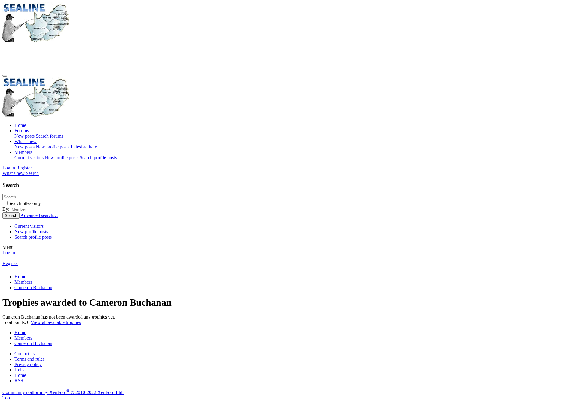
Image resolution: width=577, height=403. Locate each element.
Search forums (49, 136)
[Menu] (4, 76)
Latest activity (84, 146)
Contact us (24, 353)
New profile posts (52, 146)
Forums (21, 130)
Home (20, 125)
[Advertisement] (111, 56)
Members (23, 152)
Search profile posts (98, 157)
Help (19, 369)
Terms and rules (29, 359)
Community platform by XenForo (63, 392)
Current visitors (29, 157)
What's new (25, 141)
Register (10, 263)
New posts (24, 136)
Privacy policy (28, 364)
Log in (8, 252)
